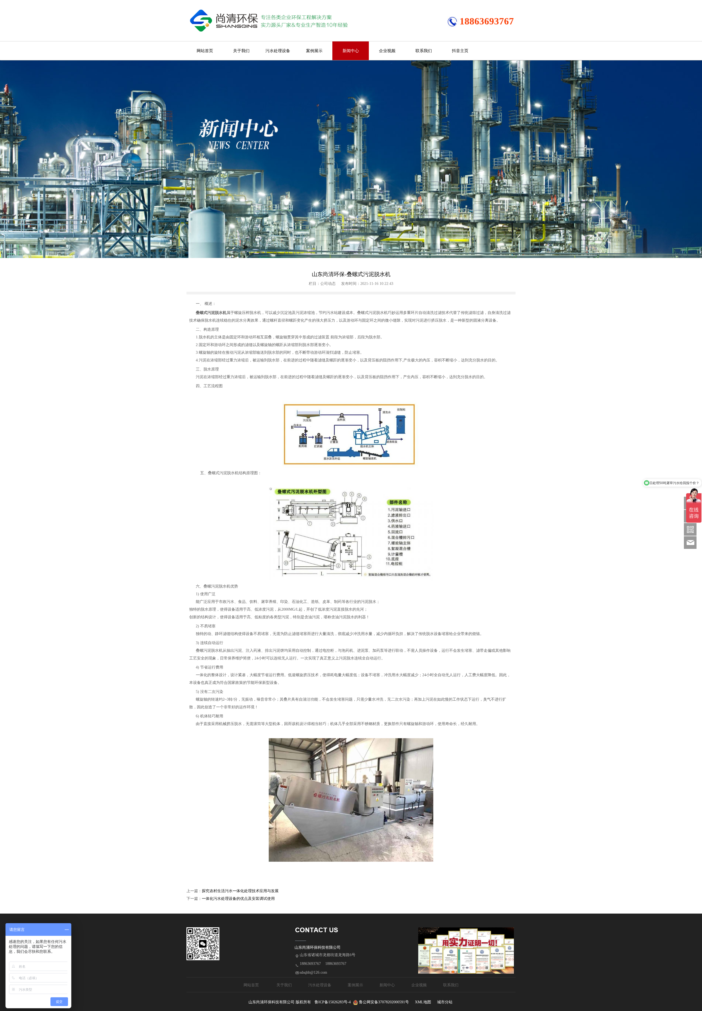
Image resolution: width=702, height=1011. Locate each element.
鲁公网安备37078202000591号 (384, 1002)
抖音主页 (460, 51)
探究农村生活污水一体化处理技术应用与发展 (240, 891)
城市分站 (444, 1002)
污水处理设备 (277, 51)
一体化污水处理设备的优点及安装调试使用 (238, 899)
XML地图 (423, 1002)
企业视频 (387, 51)
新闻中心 (350, 51)
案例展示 (314, 51)
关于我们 (241, 51)
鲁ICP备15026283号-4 (333, 1002)
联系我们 (423, 51)
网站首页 (205, 51)
